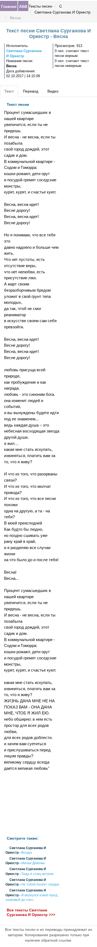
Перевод (30, 91)
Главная (8, 6)
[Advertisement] (32, 804)
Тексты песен (40, 6)
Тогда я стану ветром (37, 874)
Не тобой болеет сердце (40, 885)
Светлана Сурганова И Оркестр (62, 12)
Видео (52, 91)
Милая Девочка (33, 863)
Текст (9, 91)
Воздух (26, 852)
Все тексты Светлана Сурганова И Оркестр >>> (31, 912)
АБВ (23, 6)
